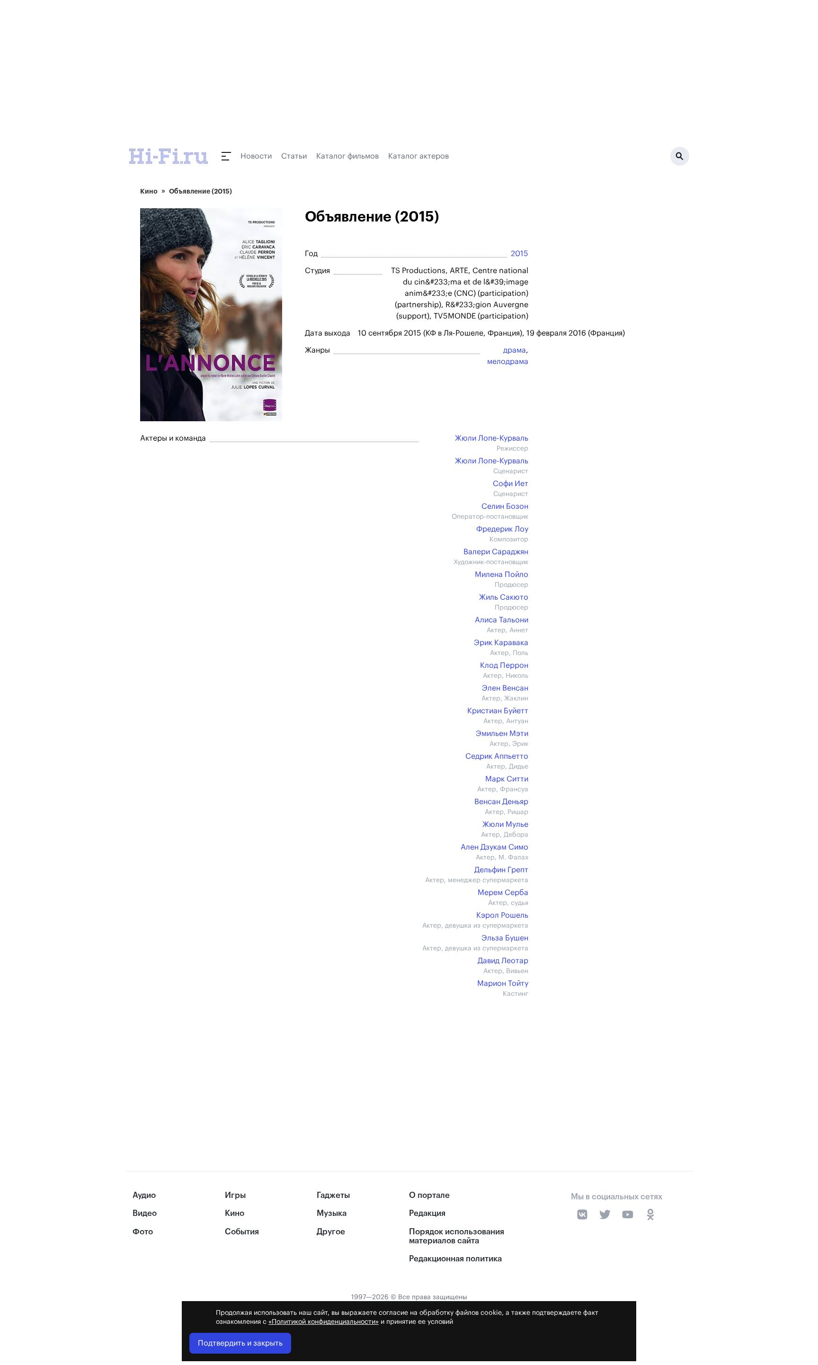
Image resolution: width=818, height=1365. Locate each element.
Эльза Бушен (504, 938)
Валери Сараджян (495, 552)
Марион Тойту (502, 983)
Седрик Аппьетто (496, 756)
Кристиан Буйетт (497, 711)
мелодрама (507, 361)
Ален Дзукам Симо (494, 847)
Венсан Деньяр (501, 802)
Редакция (427, 1213)
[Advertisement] (329, 1065)
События (242, 1232)
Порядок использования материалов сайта (456, 1236)
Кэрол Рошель (502, 915)
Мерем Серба (503, 892)
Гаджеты (333, 1195)
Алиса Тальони (501, 620)
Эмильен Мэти (502, 733)
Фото (143, 1232)
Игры (235, 1195)
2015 (519, 253)
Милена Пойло (501, 574)
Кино (149, 191)
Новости (256, 156)
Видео (145, 1213)
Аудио (144, 1195)
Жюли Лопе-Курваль (491, 438)
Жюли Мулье (505, 824)
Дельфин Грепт (501, 870)
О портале (429, 1195)
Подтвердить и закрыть (240, 1343)
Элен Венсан (505, 688)
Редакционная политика (455, 1259)
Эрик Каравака (501, 643)
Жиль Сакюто (503, 597)
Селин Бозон (504, 506)
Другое (331, 1232)
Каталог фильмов (347, 156)
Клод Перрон (504, 665)
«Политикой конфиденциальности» (323, 1322)
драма (514, 350)
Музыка (332, 1213)
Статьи (294, 156)
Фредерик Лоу (502, 529)
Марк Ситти (506, 779)
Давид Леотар (503, 961)
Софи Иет (510, 484)
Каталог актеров (418, 156)
